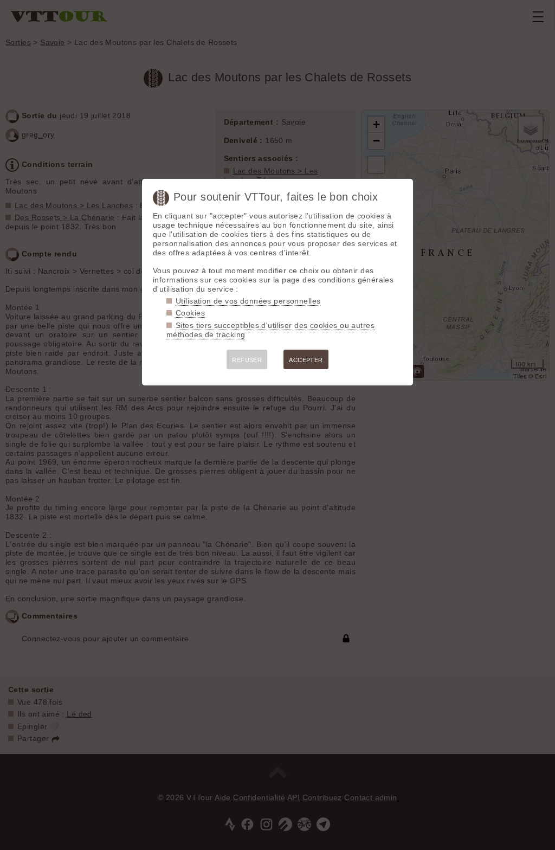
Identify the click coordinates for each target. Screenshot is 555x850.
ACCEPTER (305, 360)
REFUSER (247, 360)
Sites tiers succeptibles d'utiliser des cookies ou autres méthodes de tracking (270, 330)
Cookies (190, 312)
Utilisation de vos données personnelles (248, 301)
